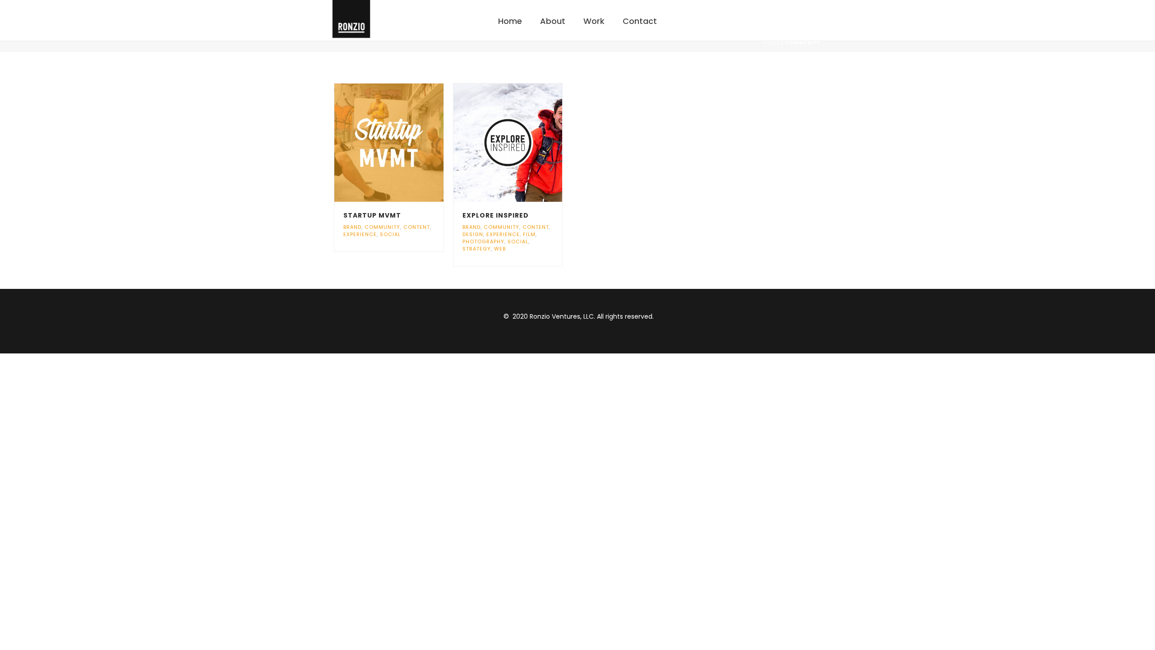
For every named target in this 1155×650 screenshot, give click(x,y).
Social (390, 234)
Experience (360, 234)
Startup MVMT (372, 215)
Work (594, 21)
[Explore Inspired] (524, 143)
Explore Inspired (495, 215)
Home (510, 21)
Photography (483, 241)
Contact (640, 21)
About (552, 21)
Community (382, 227)
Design (472, 234)
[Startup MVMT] (405, 143)
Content (416, 227)
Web (500, 248)
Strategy (476, 248)
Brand (352, 227)
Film (529, 234)
